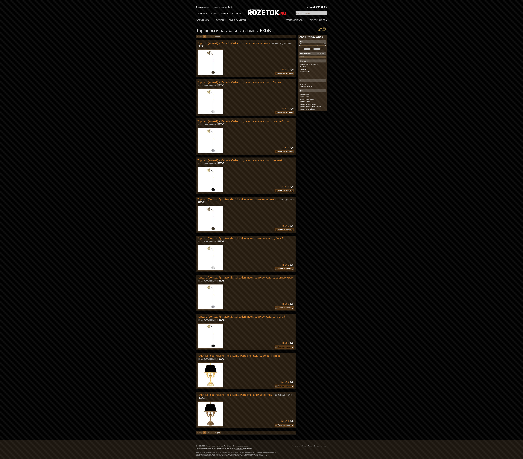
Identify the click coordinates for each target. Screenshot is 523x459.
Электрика (202, 20)
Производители (305, 53)
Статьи (316, 446)
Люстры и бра (318, 20)
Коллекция (304, 61)
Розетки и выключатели (231, 20)
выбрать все (321, 53)
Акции (214, 13)
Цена (301, 41)
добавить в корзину (284, 73)
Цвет (301, 91)
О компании (201, 13)
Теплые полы (294, 20)
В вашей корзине (202, 7)
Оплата (224, 13)
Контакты (236, 13)
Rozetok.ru (267, 11)
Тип (301, 81)
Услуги (304, 446)
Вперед (217, 36)
